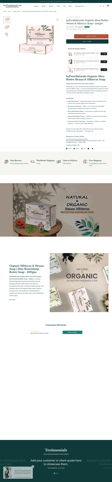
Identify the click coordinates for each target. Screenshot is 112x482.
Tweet (77, 148)
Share (69, 148)
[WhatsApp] (89, 148)
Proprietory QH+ (79, 6)
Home (4, 11)
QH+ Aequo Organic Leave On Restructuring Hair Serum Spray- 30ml (87, 61)
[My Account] (103, 6)
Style (70, 6)
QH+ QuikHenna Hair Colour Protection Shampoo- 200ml (87, 69)
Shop (9, 11)
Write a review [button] (72, 332)
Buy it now (87, 41)
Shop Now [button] (12, 299)
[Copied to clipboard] (93, 148)
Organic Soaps (16, 11)
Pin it (84, 148)
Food (57, 6)
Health (43, 6)
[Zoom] (57, 19)
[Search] (100, 6)
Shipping (74, 29)
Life (64, 6)
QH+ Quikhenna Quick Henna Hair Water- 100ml (86, 53)
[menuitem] (36, 6)
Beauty (51, 6)
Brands (36, 6)
